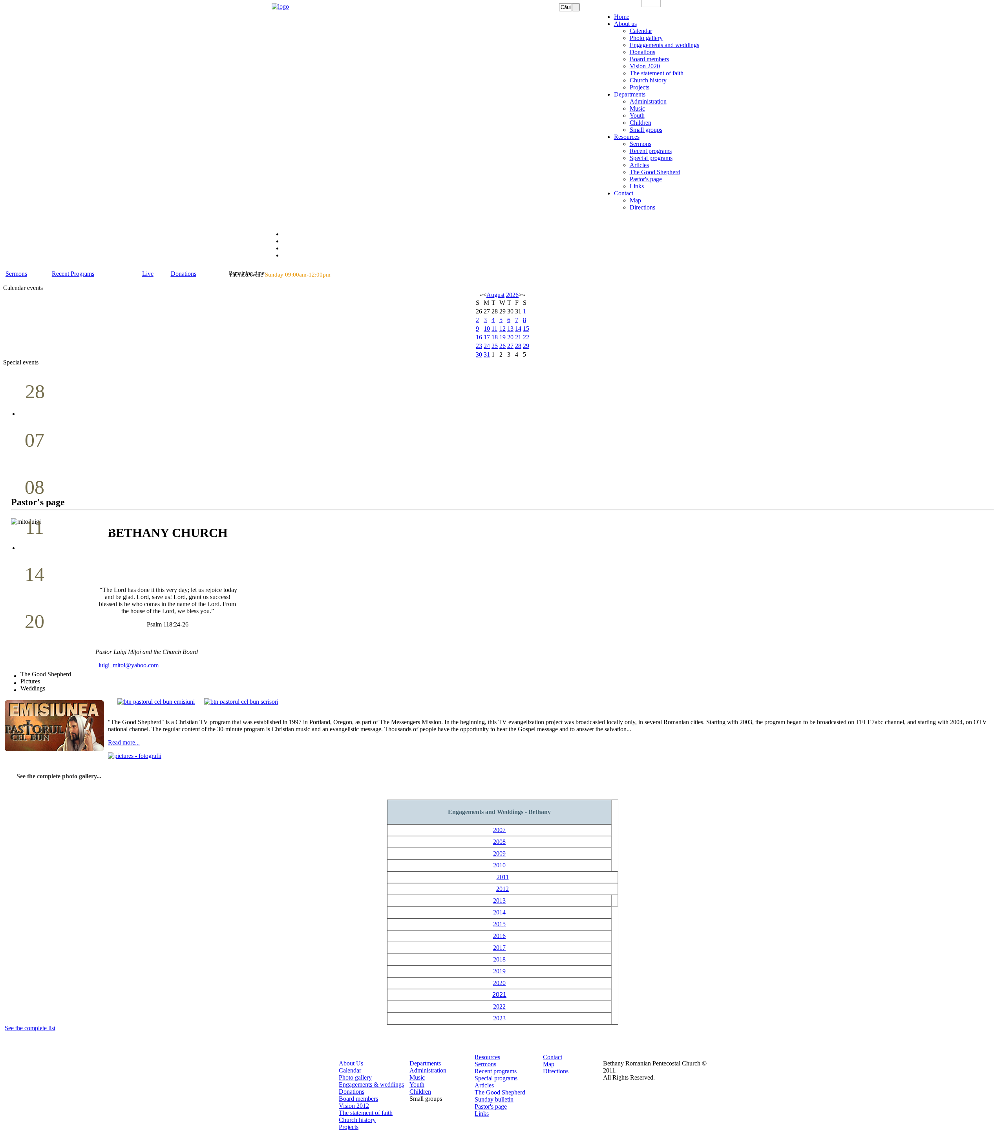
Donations (351, 1091)
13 (510, 328)
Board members (358, 1098)
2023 (499, 1018)
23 (479, 345)
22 (526, 337)
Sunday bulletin (494, 1099)
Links (482, 1113)
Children (420, 1091)
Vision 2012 (354, 1105)
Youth (416, 1084)
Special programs (496, 1078)
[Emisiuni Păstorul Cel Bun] (156, 701)
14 (518, 328)
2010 (499, 865)
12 (502, 328)
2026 (512, 294)
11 (494, 328)
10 (487, 328)
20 (510, 337)
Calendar (350, 1070)
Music (417, 1077)
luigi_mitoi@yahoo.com (129, 665)
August (495, 294)
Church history (357, 1119)
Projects (348, 1127)
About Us (351, 1063)
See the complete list (30, 1028)
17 (487, 337)
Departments (425, 1063)
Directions (555, 1071)
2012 (502, 888)
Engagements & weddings (371, 1084)
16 (479, 337)
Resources (487, 1057)
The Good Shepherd (500, 1092)
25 (495, 345)
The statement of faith (366, 1112)
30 (479, 354)
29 (526, 345)
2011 (503, 877)
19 (502, 337)
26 (502, 345)
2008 (499, 841)
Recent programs (496, 1071)
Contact (552, 1057)
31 (487, 354)
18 (495, 337)
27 (510, 345)
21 (518, 337)
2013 (499, 900)
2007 (499, 830)
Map (548, 1064)
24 (487, 345)
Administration (427, 1070)
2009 (499, 853)
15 (526, 328)
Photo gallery (355, 1077)
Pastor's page (491, 1106)
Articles (484, 1085)
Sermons (485, 1064)
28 (518, 345)
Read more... (124, 742)
